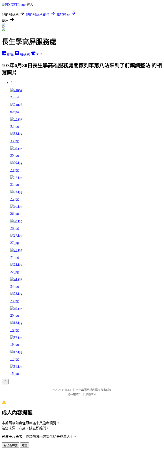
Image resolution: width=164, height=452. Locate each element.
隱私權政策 (74, 394)
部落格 (25, 54)
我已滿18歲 (10, 445)
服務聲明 (91, 394)
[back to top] (5, 381)
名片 (39, 54)
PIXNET (67, 389)
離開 (24, 445)
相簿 (11, 54)
